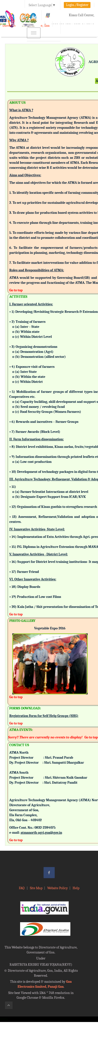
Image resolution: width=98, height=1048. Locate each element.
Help (76, 888)
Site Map (36, 888)
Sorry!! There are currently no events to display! (45, 737)
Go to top (16, 290)
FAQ (22, 888)
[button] (16, 657)
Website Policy (57, 888)
